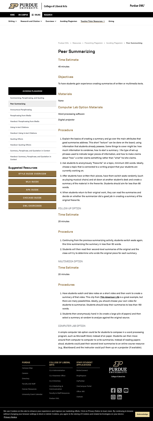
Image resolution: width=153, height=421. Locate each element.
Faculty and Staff (28, 383)
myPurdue (80, 380)
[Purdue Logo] (23, 6)
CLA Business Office (57, 375)
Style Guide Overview (32, 173)
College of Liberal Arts (55, 6)
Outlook (79, 396)
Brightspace (81, 375)
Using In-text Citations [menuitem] (19, 127)
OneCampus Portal (83, 386)
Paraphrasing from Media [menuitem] (20, 115)
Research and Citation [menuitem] (30, 21)
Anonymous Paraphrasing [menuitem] (21, 109)
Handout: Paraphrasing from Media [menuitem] (24, 121)
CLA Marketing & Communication (56, 387)
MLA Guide (32, 181)
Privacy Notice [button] (10, 417)
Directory (25, 378)
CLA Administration (57, 370)
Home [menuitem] (12, 14)
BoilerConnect (82, 370)
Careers (25, 373)
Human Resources (29, 389)
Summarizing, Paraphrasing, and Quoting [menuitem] (27, 97)
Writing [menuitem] (11, 21)
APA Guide (32, 189)
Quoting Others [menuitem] (16, 138)
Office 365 (80, 391)
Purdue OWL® (137, 6)
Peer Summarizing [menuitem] (17, 103)
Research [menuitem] (48, 14)
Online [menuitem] (37, 14)
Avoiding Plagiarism (114, 43)
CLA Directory (54, 380)
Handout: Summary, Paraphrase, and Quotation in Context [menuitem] (30, 158)
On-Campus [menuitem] (23, 14)
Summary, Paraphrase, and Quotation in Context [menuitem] (30, 150)
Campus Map (27, 368)
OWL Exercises (32, 205)
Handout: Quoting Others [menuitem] (20, 144)
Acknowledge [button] (142, 414)
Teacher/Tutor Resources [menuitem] (92, 21)
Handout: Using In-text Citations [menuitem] (23, 133)
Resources (77, 43)
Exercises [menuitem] (50, 21)
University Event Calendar (32, 394)
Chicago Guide (32, 197)
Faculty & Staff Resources (59, 393)
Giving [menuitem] (111, 21)
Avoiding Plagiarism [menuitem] (68, 21)
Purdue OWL (63, 43)
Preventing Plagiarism (94, 43)
